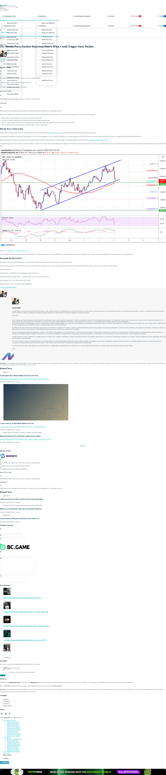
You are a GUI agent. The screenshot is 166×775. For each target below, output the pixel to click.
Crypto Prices (42, 16)
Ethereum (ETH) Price (47, 66)
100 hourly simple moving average (98, 140)
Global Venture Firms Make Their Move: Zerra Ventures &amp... (26, 626)
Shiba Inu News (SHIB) (13, 53)
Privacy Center (7, 705)
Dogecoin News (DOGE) (13, 66)
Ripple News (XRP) (12, 725)
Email (5, 667)
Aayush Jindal (3, 58)
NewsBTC (7, 717)
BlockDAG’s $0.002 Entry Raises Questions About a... (22, 598)
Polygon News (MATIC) (13, 94)
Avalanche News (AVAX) (14, 734)
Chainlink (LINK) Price (48, 53)
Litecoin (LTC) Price (47, 73)
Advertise (4, 762)
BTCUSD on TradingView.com (18, 250)
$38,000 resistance (54, 133)
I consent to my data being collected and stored (21, 672)
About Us (6, 699)
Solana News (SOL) (12, 73)
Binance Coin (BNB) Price (48, 23)
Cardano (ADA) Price (13, 742)
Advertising (6, 701)
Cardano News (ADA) (13, 728)
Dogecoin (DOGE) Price (48, 60)
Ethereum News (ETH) (13, 723)
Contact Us (6, 703)
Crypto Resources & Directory (82, 16)
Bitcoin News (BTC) (12, 23)
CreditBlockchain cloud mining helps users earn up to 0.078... (25, 640)
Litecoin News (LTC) (12, 80)
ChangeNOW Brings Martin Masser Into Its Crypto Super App (25, 612)
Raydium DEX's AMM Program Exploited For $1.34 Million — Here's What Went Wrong (29, 20)
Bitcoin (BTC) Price (47, 39)
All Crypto (111, 16)
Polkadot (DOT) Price (47, 80)
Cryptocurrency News (9, 16)
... (4, 654)
